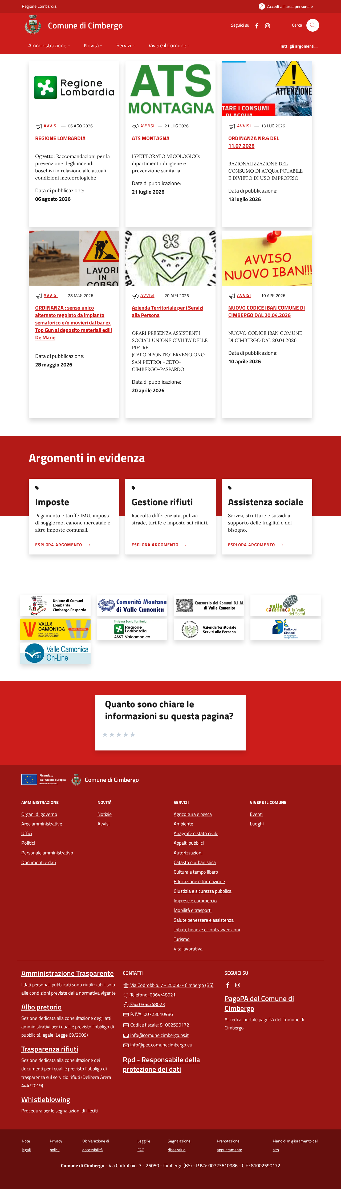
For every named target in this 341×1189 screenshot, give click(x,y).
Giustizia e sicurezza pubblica (203, 891)
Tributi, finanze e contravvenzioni (207, 929)
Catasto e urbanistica (195, 862)
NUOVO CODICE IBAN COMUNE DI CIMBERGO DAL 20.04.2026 (266, 311)
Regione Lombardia (39, 6)
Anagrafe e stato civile (196, 833)
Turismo (182, 939)
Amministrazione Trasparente (67, 973)
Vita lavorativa (188, 948)
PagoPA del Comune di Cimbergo (259, 1003)
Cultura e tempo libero (196, 871)
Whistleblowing (45, 1099)
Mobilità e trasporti (193, 910)
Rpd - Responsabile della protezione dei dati (161, 1064)
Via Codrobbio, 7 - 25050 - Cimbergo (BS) (173, 985)
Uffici (26, 833)
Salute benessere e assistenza (204, 920)
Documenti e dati (38, 862)
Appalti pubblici (189, 842)
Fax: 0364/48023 (147, 1004)
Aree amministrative (41, 823)
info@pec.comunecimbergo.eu (160, 1044)
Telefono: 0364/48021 (152, 994)
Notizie (105, 814)
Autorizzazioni (188, 852)
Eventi (256, 814)
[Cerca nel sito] (312, 25)
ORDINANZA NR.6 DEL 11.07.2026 (253, 142)
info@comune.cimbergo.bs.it (159, 1035)
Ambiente (183, 823)
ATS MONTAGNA (150, 138)
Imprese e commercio (195, 900)
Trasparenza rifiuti (49, 1048)
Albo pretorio (41, 1006)
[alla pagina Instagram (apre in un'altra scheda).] (265, 25)
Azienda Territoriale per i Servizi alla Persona (167, 311)
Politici (28, 842)
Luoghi (257, 823)
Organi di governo (39, 814)
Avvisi (51, 126)
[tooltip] (55, 605)
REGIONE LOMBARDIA (60, 138)
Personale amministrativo (47, 852)
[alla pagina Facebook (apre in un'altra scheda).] (254, 25)
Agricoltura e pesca (193, 814)
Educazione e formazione (199, 881)
